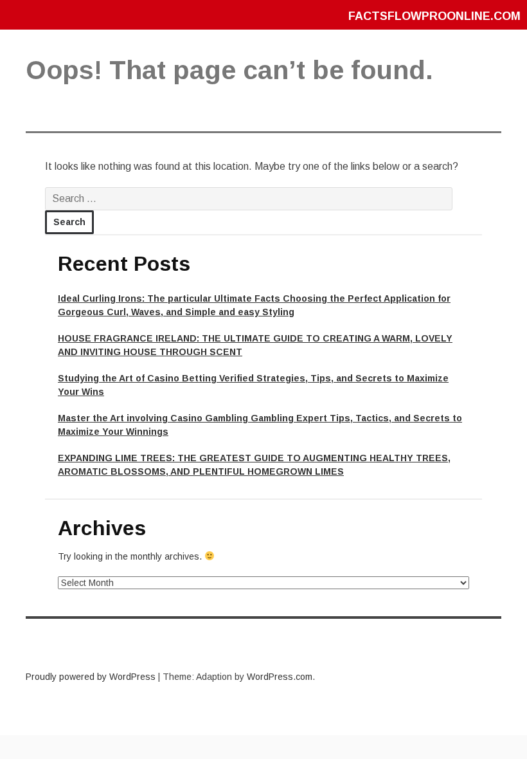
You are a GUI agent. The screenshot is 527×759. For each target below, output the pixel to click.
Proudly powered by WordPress (91, 677)
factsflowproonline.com (434, 16)
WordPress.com (279, 677)
